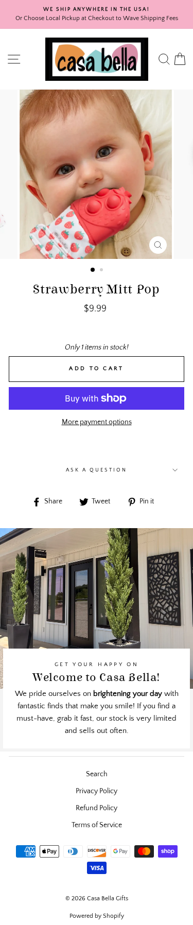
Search (97, 774)
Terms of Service (97, 825)
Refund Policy (96, 808)
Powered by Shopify (96, 916)
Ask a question (97, 470)
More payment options (97, 422)
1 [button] (93, 270)
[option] (96, 14)
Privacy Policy (96, 791)
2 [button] (102, 270)
